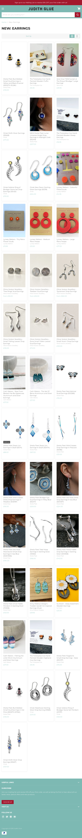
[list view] (77, 36)
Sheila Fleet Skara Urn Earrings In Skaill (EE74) (12, 446)
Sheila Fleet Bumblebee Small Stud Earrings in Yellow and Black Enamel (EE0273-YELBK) (13, 82)
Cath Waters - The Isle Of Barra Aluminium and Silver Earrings (41, 393)
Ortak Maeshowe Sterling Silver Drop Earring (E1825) (40, 709)
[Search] (77, 14)
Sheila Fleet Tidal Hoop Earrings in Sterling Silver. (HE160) (40, 552)
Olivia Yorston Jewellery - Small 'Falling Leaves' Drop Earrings (13, 341)
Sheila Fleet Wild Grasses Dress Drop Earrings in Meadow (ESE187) (13, 500)
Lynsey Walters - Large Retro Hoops (66, 240)
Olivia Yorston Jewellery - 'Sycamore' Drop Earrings (67, 290)
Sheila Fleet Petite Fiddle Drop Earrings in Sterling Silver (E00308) (66, 552)
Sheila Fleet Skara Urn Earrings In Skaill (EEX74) (40, 446)
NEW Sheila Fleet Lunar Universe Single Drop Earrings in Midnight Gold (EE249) (40, 136)
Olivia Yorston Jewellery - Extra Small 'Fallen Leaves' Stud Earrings (40, 341)
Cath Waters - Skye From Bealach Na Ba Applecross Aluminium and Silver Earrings (13, 394)
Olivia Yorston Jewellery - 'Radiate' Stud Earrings (40, 290)
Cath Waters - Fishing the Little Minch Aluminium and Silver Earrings (13, 658)
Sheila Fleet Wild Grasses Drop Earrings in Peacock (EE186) (67, 447)
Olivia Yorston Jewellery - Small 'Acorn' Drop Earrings (67, 340)
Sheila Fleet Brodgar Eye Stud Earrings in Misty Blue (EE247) (40, 500)
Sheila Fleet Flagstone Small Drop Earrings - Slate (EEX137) (67, 658)
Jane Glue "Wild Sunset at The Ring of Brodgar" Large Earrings (67, 81)
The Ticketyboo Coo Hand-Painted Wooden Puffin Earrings (40, 81)
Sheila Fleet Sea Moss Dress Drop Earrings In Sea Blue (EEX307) (67, 500)
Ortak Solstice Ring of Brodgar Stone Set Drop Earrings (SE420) (12, 189)
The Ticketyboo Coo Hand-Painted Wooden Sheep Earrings (67, 135)
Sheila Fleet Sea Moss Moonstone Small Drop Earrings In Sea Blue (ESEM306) (12, 553)
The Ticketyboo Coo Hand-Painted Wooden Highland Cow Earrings (40, 658)
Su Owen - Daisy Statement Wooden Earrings (68, 605)
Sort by (28, 36)
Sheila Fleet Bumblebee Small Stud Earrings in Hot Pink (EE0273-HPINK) (13, 710)
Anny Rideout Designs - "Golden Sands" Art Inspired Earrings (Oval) (41, 606)
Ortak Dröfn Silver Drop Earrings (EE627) (12, 761)
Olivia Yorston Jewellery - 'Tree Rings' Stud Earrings (13, 290)
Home (4, 22)
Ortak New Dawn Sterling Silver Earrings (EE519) (40, 188)
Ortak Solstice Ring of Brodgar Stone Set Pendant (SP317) (67, 710)
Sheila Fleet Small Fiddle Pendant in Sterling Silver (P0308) (13, 606)
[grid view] (72, 36)
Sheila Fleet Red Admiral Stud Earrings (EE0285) (66, 392)
